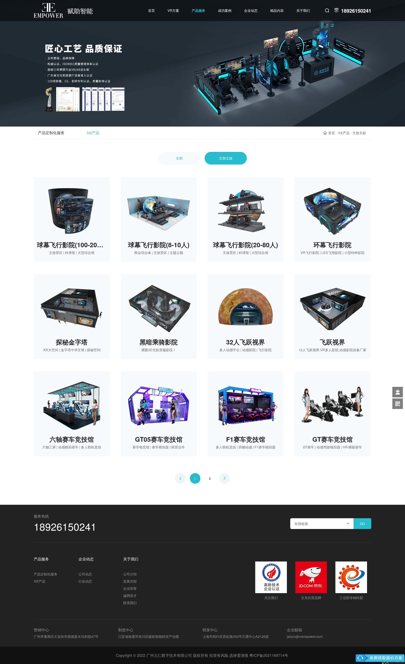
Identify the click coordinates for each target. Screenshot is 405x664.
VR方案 (173, 10)
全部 (179, 158)
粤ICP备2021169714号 (268, 655)
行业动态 (85, 581)
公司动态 (85, 574)
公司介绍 (130, 574)
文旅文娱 (225, 158)
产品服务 (198, 10)
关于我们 (303, 10)
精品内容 (277, 10)
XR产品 (92, 133)
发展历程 (130, 581)
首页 (151, 10)
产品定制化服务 (51, 133)
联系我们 (130, 602)
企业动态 (251, 10)
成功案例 (224, 10)
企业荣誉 (130, 588)
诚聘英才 (130, 595)
